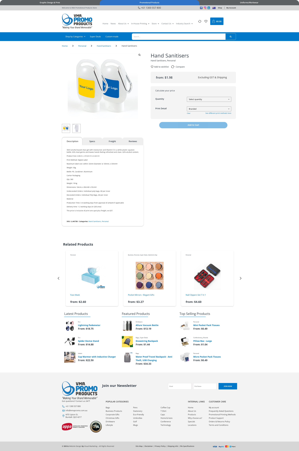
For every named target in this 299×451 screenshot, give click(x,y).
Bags (108, 407)
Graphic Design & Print (50, 2)
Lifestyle (109, 425)
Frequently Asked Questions (221, 411)
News (113, 23)
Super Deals (95, 36)
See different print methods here (218, 113)
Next (240, 278)
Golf (135, 421)
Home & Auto (167, 418)
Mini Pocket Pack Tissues (206, 325)
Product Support (216, 418)
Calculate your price (165, 90)
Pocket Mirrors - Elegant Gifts (141, 295)
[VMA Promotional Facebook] (201, 8)
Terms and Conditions (218, 425)
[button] (139, 55)
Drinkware (110, 421)
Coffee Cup (165, 407)
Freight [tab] (112, 141)
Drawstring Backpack (147, 341)
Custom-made (111, 36)
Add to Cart (193, 125)
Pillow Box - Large (202, 341)
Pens (135, 407)
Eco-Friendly (138, 414)
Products (192, 414)
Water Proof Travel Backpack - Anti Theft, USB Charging (154, 358)
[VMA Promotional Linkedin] (208, 8)
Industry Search (183, 23)
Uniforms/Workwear (249, 2)
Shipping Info (172, 446)
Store (154, 23)
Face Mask (75, 295)
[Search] (231, 37)
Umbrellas (137, 418)
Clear (188, 113)
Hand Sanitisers (104, 46)
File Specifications (187, 446)
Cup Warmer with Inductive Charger (97, 356)
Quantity (159, 98)
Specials (191, 421)
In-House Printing (139, 23)
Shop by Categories (74, 36)
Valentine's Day (152, 255)
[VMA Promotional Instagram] (205, 8)
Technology (166, 425)
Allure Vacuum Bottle (147, 325)
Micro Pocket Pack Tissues (207, 356)
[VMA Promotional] (214, 7)
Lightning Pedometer (89, 325)
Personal (82, 46)
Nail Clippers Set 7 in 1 (196, 295)
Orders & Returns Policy (219, 421)
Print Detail (161, 108)
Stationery (137, 411)
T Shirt (163, 411)
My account (214, 407)
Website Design (75, 446)
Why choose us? (195, 418)
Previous (58, 278)
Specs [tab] (92, 141)
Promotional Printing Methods (222, 414)
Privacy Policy (160, 446)
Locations (192, 425)
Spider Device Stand (88, 341)
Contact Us (166, 23)
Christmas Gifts (112, 418)
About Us (122, 23)
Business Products (114, 411)
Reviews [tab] (133, 141)
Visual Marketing (90, 446)
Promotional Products (149, 2)
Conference (166, 421)
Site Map (139, 446)
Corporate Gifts (112, 414)
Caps (163, 414)
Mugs (135, 425)
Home (105, 23)
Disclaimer (148, 446)
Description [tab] (72, 141)
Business (130, 255)
